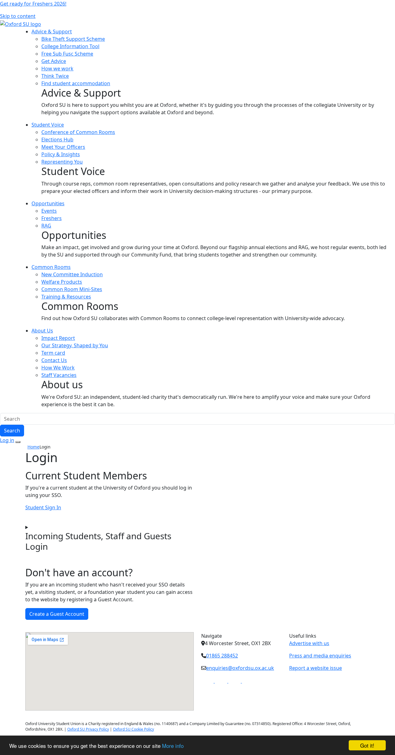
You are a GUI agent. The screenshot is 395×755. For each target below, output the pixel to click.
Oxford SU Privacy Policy (88, 729)
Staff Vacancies (59, 375)
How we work (57, 68)
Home (33, 447)
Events (49, 210)
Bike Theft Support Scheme (73, 38)
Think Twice (55, 76)
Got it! (367, 745)
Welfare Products (61, 281)
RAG (46, 225)
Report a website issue (315, 668)
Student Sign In (43, 507)
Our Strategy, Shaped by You (74, 345)
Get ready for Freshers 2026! (33, 3)
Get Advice (53, 61)
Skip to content (17, 16)
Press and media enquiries (320, 655)
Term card (53, 352)
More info (173, 745)
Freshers (51, 218)
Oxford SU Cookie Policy (133, 729)
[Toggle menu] (17, 442)
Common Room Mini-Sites (71, 289)
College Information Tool (70, 46)
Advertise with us (309, 643)
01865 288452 (222, 655)
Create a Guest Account (56, 614)
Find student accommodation (75, 83)
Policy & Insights (60, 154)
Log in (7, 440)
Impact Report (58, 338)
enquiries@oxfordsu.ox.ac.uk (240, 668)
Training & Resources (66, 296)
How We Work (58, 367)
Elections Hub (57, 139)
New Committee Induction (72, 274)
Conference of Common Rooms (78, 132)
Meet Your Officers (63, 147)
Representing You (62, 161)
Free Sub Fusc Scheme (67, 53)
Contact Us (54, 360)
